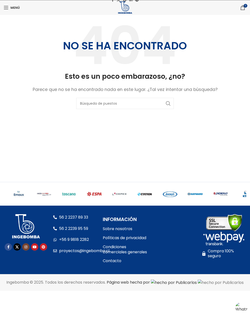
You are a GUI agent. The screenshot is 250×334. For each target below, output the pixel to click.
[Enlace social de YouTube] (34, 247)
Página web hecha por (129, 282)
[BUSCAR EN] (168, 103)
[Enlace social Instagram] (26, 247)
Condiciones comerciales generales (125, 249)
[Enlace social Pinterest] (43, 247)
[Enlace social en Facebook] (8, 247)
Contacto (112, 261)
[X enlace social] (17, 247)
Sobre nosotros (117, 229)
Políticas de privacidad (124, 238)
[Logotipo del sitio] (125, 7)
